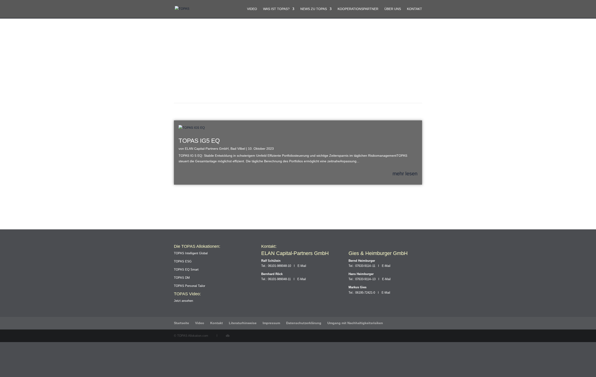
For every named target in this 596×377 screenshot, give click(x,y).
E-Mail (302, 266)
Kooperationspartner (358, 9)
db (228, 335)
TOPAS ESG (183, 261)
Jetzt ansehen (183, 300)
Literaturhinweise (243, 323)
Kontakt (414, 9)
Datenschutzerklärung (303, 323)
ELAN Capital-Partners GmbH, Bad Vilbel (215, 148)
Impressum (271, 323)
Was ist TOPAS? (276, 9)
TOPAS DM (182, 277)
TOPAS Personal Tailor (189, 286)
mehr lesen (405, 174)
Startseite (181, 323)
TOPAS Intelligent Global (191, 253)
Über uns (392, 9)
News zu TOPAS (313, 9)
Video (252, 9)
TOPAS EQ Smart (186, 269)
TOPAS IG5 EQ (199, 140)
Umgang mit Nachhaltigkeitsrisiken (355, 323)
